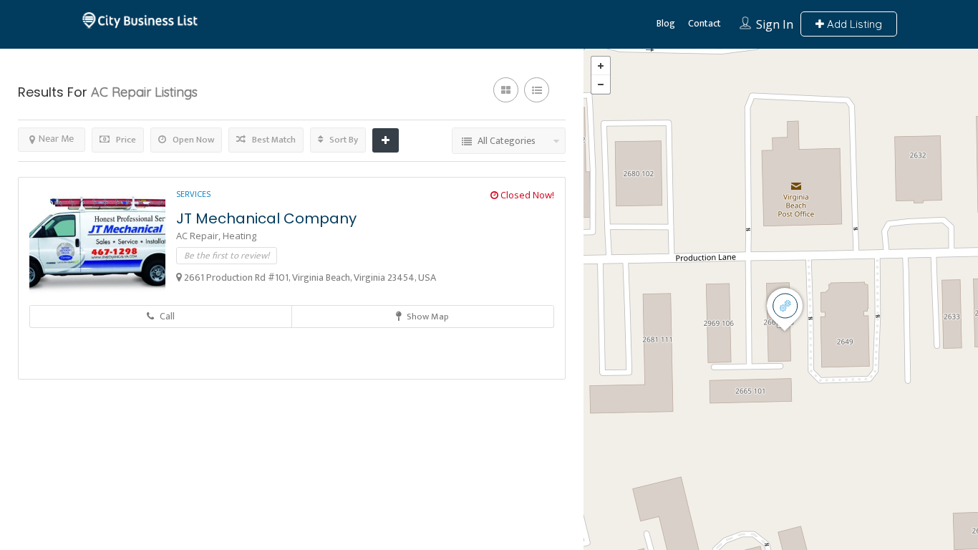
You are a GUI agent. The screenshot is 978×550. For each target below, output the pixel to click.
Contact (704, 23)
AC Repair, (199, 235)
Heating (239, 235)
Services (193, 193)
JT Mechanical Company (266, 218)
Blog (666, 23)
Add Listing (853, 24)
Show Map (427, 316)
